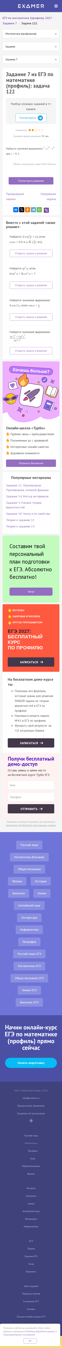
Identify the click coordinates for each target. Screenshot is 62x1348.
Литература (29, 918)
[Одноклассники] (27, 209)
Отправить (29, 809)
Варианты (31, 1271)
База (32, 1158)
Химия (42, 893)
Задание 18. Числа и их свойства (28, 514)
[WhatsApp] (39, 209)
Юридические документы (31, 1105)
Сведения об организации (31, 1113)
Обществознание (29, 869)
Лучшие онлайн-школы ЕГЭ (31, 1316)
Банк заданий (31, 1286)
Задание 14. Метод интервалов (27, 496)
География (29, 942)
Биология (18, 893)
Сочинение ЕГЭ (31, 1301)
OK (30, 1340)
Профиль (33, 1150)
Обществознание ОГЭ (29, 978)
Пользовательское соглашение (19, 1334)
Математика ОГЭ (29, 966)
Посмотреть (28, 118)
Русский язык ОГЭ (29, 954)
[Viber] (46, 210)
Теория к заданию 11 (20, 520)
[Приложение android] (31, 1121)
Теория (31, 1248)
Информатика (29, 930)
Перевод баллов (31, 1293)
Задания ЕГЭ (31, 1256)
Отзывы (31, 1309)
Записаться (29, 662)
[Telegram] (33, 209)
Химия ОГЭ (29, 990)
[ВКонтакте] (15, 209)
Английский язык (29, 905)
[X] (21, 209)
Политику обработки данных (40, 1331)
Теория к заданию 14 (20, 526)
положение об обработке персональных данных (31, 825)
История (40, 881)
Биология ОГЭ (29, 1002)
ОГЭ (31, 1241)
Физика (17, 881)
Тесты (31, 1264)
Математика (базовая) (29, 857)
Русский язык (29, 845)
